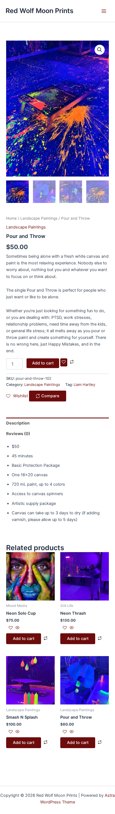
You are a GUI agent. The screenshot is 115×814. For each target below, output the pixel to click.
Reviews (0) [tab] (18, 433)
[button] (100, 50)
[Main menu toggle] (103, 10)
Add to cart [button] (23, 638)
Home (11, 218)
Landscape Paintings (39, 218)
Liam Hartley (84, 384)
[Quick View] (17, 628)
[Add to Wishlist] (63, 362)
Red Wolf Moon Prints (39, 11)
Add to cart (43, 363)
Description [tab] (18, 423)
